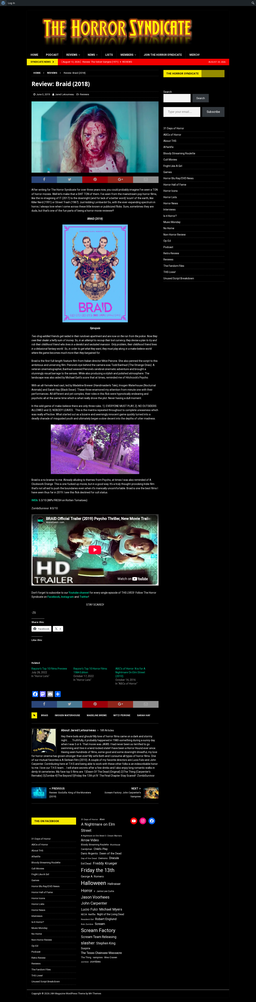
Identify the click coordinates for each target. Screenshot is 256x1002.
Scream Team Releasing (98, 937)
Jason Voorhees (95, 897)
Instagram (67, 596)
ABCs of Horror (172, 134)
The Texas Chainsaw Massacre (101, 953)
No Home (168, 228)
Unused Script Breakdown (178, 278)
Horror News (170, 203)
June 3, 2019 (43, 94)
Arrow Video (90, 840)
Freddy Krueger (105, 863)
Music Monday (171, 222)
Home (34, 54)
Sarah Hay (143, 715)
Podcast (52, 54)
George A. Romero (92, 876)
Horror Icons (170, 190)
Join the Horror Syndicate (163, 54)
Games (167, 172)
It (94, 891)
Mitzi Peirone (121, 715)
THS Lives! (169, 272)
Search (167, 91)
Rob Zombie (87, 924)
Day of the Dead (89, 858)
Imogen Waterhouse (67, 715)
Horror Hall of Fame (174, 184)
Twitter (83, 596)
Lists (109, 54)
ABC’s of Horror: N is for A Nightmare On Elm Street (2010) (130, 672)
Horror (86, 890)
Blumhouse (115, 845)
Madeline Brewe (97, 715)
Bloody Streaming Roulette (179, 153)
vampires (98, 957)
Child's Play (101, 849)
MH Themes (95, 993)
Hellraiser (114, 884)
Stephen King (105, 943)
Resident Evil (87, 919)
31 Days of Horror (173, 128)
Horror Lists (170, 197)
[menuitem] (3, 3)
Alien (102, 819)
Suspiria (85, 948)
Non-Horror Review (174, 234)
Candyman (86, 849)
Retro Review (171, 253)
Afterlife (168, 147)
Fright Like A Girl (172, 165)
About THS (169, 140)
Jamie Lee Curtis (105, 891)
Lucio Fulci (89, 909)
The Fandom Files (173, 265)
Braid (44, 715)
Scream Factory (98, 930)
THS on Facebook (46, 821)
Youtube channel (79, 592)
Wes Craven (110, 957)
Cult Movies (170, 159)
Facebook (53, 596)
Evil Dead (86, 863)
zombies (95, 961)
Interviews (169, 209)
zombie (85, 962)
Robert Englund (106, 919)
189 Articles (107, 730)
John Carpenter (94, 903)
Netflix (92, 914)
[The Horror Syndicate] (116, 48)
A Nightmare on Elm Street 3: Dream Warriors (101, 836)
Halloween (93, 883)
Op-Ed (167, 240)
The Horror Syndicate (182, 73)
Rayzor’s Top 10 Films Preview (49, 668)
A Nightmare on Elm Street (98, 827)
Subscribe (213, 112)
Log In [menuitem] (11, 2)
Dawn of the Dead (110, 853)
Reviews (71, 54)
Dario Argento (89, 853)
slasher (88, 943)
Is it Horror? (170, 215)
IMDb (34, 500)
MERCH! (194, 54)
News (91, 54)
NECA (84, 914)
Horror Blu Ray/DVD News (178, 178)
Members (127, 54)
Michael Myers (110, 909)
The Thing (86, 957)
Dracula (114, 858)
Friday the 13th (98, 870)
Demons (103, 858)
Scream (100, 924)
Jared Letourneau (64, 94)
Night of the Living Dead (110, 914)
